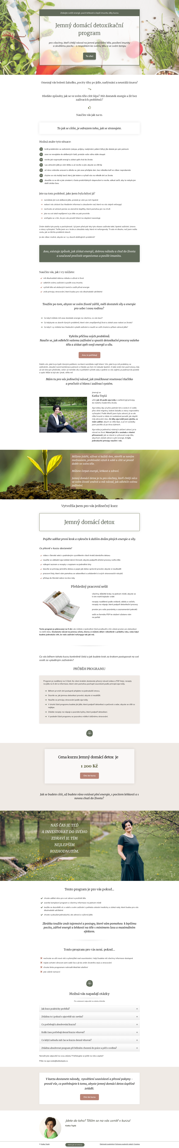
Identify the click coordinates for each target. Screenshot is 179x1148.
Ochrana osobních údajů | (124, 1144)
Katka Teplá (45, 1144)
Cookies (137, 1144)
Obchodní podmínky (107, 1144)
